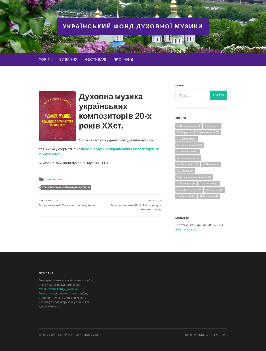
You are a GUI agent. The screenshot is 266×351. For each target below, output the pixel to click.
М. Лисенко (211, 164)
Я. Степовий (186, 196)
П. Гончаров (186, 183)
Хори (44, 59)
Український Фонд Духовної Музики (133, 26)
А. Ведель (212, 125)
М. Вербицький (187, 151)
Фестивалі (95, 59)
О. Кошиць (185, 170)
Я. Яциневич (209, 196)
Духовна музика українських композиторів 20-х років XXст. (115, 110)
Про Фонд (123, 59)
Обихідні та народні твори (194, 177)
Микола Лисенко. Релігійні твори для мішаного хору (136, 205)
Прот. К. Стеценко (189, 189)
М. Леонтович (187, 164)
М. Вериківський (188, 157)
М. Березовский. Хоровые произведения (67, 203)
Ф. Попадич (214, 189)
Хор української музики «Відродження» (66, 187)
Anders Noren (207, 334)
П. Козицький (209, 183)
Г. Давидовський (208, 132)
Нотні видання (54, 179)
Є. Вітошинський (188, 125)
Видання (68, 59)
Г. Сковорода (186, 138)
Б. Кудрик (184, 132)
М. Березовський (189, 145)
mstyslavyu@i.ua (185, 229)
